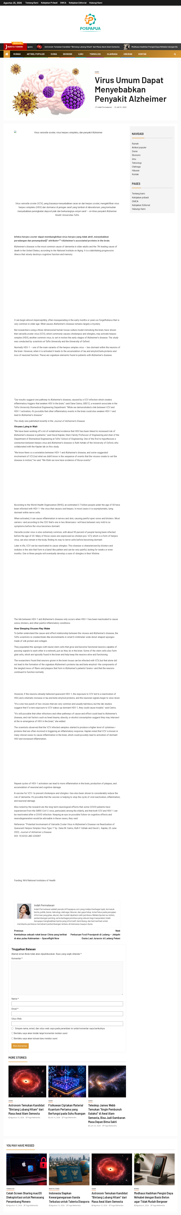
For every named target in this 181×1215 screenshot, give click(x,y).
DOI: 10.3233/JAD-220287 (27, 836)
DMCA (63, 3)
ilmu (80, 54)
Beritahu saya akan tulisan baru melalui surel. (36, 1038)
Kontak (142, 54)
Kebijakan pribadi (49, 3)
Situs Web (16, 1018)
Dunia (54, 54)
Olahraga (112, 54)
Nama (15, 998)
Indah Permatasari (104, 107)
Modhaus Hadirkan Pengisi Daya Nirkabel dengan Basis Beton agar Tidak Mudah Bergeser (153, 1197)
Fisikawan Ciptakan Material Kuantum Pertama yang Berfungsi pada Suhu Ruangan (66, 1109)
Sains (97, 72)
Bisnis (136, 1189)
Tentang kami (31, 3)
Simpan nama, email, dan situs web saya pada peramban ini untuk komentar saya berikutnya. (60, 1028)
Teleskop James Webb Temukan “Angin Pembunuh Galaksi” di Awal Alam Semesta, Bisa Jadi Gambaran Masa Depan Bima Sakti (106, 1113)
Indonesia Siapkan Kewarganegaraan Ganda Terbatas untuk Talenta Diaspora (69, 1197)
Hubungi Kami (95, 3)
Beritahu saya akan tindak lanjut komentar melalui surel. (41, 1033)
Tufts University (53, 341)
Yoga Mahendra (34, 1118)
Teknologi (95, 54)
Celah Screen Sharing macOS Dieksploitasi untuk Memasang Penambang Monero (25, 1197)
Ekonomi (67, 54)
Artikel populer (36, 54)
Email (14, 1008)
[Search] (175, 54)
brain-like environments (52, 637)
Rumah (17, 54)
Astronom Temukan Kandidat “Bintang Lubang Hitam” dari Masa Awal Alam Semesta (57, 47)
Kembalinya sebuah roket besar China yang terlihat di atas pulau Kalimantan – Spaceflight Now (40, 934)
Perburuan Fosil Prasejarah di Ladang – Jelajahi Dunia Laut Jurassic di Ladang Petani (95, 934)
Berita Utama (54, 1189)
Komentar (16, 958)
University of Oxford (79, 341)
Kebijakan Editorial (78, 3)
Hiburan (128, 54)
